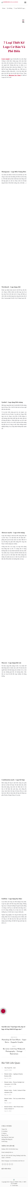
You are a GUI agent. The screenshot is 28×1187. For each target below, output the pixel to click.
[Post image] (2, 1068)
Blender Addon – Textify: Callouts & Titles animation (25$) (15, 1091)
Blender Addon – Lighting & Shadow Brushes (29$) (13, 1075)
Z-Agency (4, 1133)
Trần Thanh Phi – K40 (9, 1068)
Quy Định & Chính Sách (8, 1137)
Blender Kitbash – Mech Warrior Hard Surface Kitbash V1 (13, 1107)
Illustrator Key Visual (15, 75)
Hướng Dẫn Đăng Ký (7, 1139)
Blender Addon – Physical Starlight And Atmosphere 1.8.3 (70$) (14, 1083)
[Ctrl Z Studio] (5, 59)
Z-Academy (4, 1131)
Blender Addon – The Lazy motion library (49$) (14, 1099)
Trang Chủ (4, 1129)
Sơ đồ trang (4, 1141)
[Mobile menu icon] (25, 2)
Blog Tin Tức (5, 1135)
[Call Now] (3, 1011)
